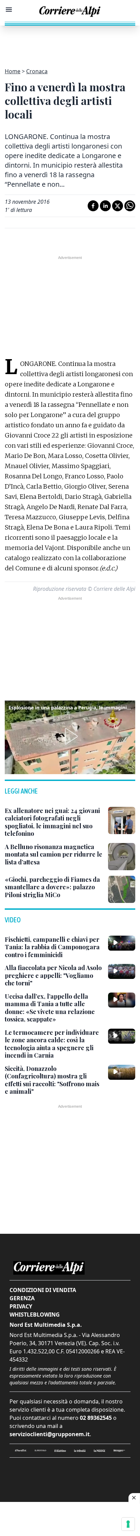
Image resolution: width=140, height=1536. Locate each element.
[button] (70, 736)
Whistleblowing (35, 1314)
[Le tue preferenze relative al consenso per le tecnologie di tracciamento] (128, 1524)
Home (12, 71)
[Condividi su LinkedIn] (105, 205)
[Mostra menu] (9, 9)
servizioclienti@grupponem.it (50, 1434)
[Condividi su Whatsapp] (129, 205)
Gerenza (22, 1298)
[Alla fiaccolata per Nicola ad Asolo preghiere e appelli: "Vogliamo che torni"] (121, 971)
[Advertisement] (70, 43)
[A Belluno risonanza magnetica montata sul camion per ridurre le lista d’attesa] (121, 856)
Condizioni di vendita (43, 1290)
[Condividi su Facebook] (93, 205)
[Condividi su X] (117, 205)
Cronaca (37, 71)
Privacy (21, 1306)
